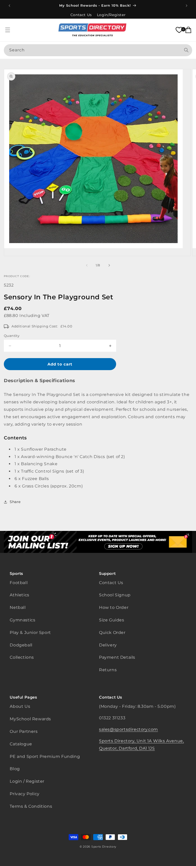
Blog (15, 768)
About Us (20, 706)
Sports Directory (103, 846)
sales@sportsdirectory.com (128, 729)
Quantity (11, 336)
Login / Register (27, 781)
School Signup (115, 594)
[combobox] (98, 50)
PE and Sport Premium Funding (45, 756)
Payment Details (117, 657)
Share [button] (15, 501)
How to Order (113, 607)
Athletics (19, 594)
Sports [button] (16, 573)
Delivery (108, 645)
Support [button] (107, 573)
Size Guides (111, 620)
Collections (22, 657)
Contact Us (81, 15)
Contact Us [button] (110, 697)
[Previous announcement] (9, 5)
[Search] (186, 50)
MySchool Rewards (30, 718)
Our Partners (24, 731)
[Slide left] (86, 265)
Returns (108, 669)
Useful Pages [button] (23, 697)
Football (19, 582)
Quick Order (112, 632)
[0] (179, 29)
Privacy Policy (24, 793)
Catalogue (21, 744)
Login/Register (111, 15)
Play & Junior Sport (30, 632)
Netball (18, 607)
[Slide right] (109, 265)
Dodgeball (21, 645)
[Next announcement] (186, 5)
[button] (7, 29)
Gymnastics (22, 620)
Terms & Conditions (31, 806)
